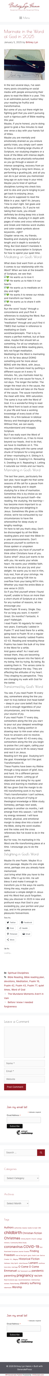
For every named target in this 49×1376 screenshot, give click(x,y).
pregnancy (25, 1275)
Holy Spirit (14, 1263)
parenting (10, 1275)
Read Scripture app (11, 1280)
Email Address (14, 1115)
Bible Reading (15, 977)
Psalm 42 (9, 985)
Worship (17, 1287)
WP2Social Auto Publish (13, 1375)
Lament (33, 1262)
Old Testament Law (24, 1271)
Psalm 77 (32, 985)
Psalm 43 (21, 985)
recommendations (24, 1280)
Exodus (26, 1251)
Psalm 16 (34, 981)
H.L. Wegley (14, 1259)
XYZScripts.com (38, 1375)
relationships (35, 1280)
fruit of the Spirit (21, 1255)
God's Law (35, 1255)
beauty (24, 1228)
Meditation (22, 981)
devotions (9, 981)
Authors (9, 1227)
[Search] (41, 1152)
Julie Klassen (23, 1263)
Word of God (18, 989)
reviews (7, 1283)
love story (7, 1267)
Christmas (12, 1238)
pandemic (38, 1270)
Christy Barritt (26, 1239)
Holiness (7, 1263)
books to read (32, 1228)
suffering (35, 1283)
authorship (18, 1228)
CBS (39, 1228)
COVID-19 (31, 1247)
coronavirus (13, 1247)
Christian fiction (32, 1233)
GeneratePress (24, 1369)
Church (33, 1239)
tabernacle (7, 1287)
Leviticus (42, 1263)
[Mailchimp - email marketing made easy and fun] (24, 1134)
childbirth (13, 1232)
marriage (15, 1267)
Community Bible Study (18, 1243)
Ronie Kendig (14, 1283)
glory (29, 1255)
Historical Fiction (29, 1258)
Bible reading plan (34, 977)
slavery (24, 1283)
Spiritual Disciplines (18, 973)
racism (38, 1275)
